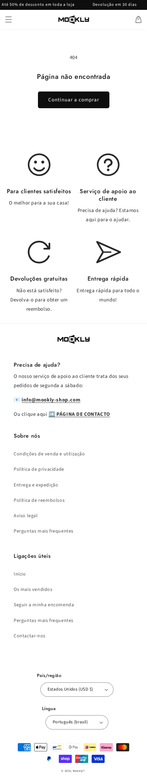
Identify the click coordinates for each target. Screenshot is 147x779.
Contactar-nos (29, 636)
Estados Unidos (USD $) (70, 689)
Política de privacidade (39, 469)
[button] (8, 19)
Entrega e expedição (36, 485)
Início (20, 574)
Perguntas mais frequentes (44, 531)
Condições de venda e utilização (49, 454)
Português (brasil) (70, 722)
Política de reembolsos (39, 500)
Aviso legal (26, 515)
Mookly (78, 771)
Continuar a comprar (73, 99)
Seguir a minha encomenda (44, 604)
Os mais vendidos (33, 589)
